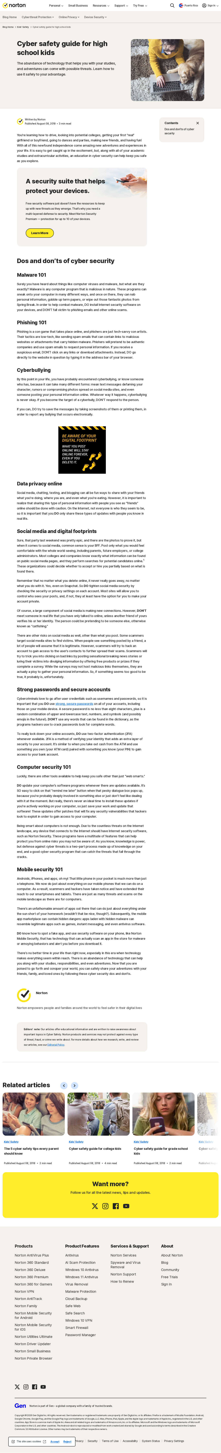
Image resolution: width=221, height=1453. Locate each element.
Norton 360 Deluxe (30, 1270)
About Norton (172, 1255)
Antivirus (72, 1255)
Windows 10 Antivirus (82, 1270)
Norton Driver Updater (33, 1344)
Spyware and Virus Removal (125, 1264)
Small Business (78, 5)
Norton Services (123, 1255)
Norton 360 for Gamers (33, 1284)
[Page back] (64, 1085)
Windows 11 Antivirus (81, 1277)
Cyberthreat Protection (37, 17)
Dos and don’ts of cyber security (179, 131)
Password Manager (80, 1335)
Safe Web (73, 1306)
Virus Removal (76, 1284)
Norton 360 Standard (32, 1262)
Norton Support (123, 1274)
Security (93, 1441)
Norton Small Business (33, 1351)
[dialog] (41, 1441)
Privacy (78, 1441)
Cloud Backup (76, 1299)
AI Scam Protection (80, 1262)
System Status (151, 1441)
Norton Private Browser (33, 1358)
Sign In (166, 1284)
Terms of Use (110, 1441)
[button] (182, 123)
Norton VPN (24, 1291)
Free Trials (169, 1277)
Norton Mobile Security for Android (33, 1315)
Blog (164, 1262)
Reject (67, 1441)
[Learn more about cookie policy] (44, 1442)
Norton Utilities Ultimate (33, 1337)
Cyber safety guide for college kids (95, 1148)
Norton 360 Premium (32, 1277)
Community (170, 1270)
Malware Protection (80, 1291)
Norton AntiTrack (28, 1299)
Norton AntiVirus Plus (32, 1255)
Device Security (94, 17)
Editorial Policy (55, 1044)
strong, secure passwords (74, 704)
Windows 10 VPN (78, 1320)
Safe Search (75, 1313)
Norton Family (26, 1306)
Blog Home (10, 17)
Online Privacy (68, 17)
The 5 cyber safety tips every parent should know (31, 1151)
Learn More (39, 233)
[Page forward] (74, 1085)
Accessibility (130, 1441)
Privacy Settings (174, 1441)
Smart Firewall (76, 1328)
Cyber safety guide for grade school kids (161, 1151)
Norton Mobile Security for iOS (33, 1327)
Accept (55, 1441)
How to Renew (122, 1281)
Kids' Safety (11, 1141)
